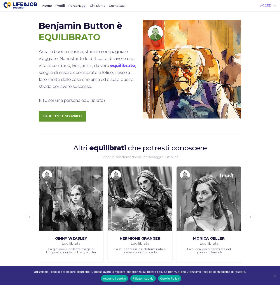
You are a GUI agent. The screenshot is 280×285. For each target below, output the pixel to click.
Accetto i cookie (114, 278)
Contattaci (117, 6)
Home (47, 6)
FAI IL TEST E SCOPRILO (62, 116)
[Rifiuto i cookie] (274, 275)
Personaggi (77, 6)
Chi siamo (97, 6)
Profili (60, 6)
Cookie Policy (169, 278)
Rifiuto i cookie (143, 278)
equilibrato (122, 65)
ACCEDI (266, 6)
